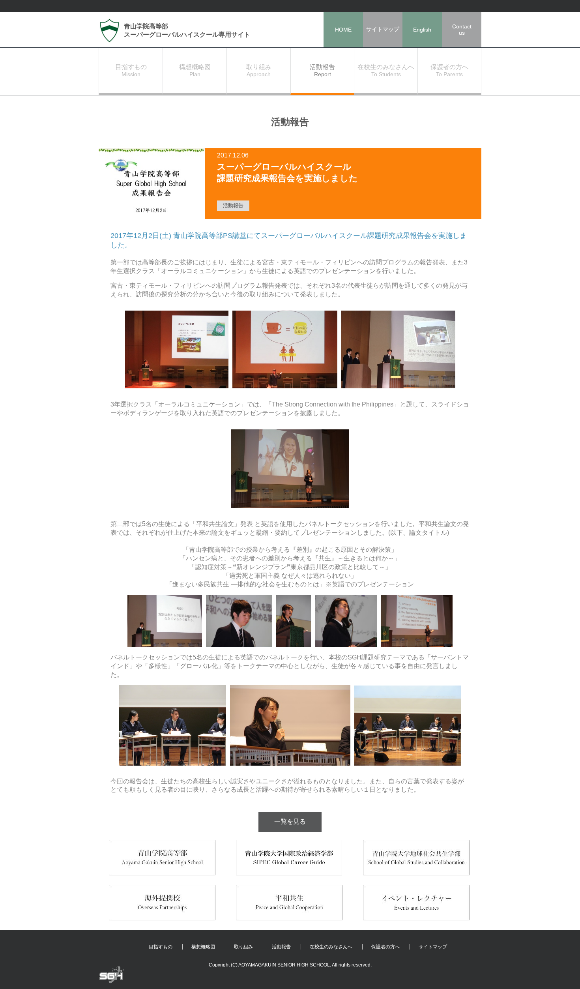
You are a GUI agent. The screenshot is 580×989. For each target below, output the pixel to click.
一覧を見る (290, 821)
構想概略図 (203, 947)
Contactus (461, 29)
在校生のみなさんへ (331, 947)
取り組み (243, 947)
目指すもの (160, 947)
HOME (343, 29)
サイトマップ (382, 29)
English (422, 29)
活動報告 (281, 947)
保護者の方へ (385, 947)
